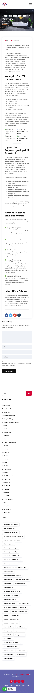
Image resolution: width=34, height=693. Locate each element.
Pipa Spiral (6, 489)
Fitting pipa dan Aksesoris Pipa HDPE (12, 575)
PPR (5, 502)
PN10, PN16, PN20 (8, 499)
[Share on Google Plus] (15, 315)
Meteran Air (6, 435)
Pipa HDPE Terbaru (8, 658)
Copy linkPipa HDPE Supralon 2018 (12, 540)
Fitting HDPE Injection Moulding (11, 422)
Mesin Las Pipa (7, 432)
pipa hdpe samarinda (8, 651)
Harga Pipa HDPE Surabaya (10, 607)
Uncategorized (15, 40)
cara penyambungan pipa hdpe (11, 532)
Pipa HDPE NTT (7, 635)
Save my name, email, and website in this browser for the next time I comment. (16, 364)
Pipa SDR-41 (7, 486)
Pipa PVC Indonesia (8, 476)
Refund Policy (26, 686)
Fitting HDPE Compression (10, 419)
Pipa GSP (6, 449)
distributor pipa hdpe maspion (10, 548)
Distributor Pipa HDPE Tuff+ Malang (12, 556)
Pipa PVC (6, 472)
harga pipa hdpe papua (24, 603)
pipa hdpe (6, 611)
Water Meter (7, 513)
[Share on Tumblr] (19, 315)
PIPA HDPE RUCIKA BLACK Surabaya (12, 643)
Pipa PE (5, 462)
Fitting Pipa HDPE (8, 579)
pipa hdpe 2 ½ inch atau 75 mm (11, 619)
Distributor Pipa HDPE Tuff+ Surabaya (12, 560)
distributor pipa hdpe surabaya (11, 552)
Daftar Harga (7, 412)
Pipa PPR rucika (7, 469)
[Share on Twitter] (10, 315)
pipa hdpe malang (8, 631)
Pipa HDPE (6, 452)
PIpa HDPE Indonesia (9, 627)
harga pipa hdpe (7, 583)
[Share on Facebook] (6, 315)
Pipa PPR (6, 466)
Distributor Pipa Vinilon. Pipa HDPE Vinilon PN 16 (15, 568)
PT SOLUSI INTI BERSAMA (21, 674)
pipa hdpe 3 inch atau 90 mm (11, 623)
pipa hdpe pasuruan (19, 635)
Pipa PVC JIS (7, 479)
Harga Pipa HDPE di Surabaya (11, 595)
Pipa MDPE (6, 459)
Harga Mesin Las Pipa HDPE (22, 579)
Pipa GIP (6, 445)
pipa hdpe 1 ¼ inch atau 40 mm (19, 611)
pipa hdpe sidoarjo (21, 651)
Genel (5, 425)
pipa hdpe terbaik (21, 654)
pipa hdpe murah (19, 631)
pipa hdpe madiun (21, 627)
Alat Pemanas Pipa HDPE (9, 528)
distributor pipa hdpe (8, 544)
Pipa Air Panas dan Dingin (10, 442)
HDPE (5, 429)
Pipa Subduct (7, 496)
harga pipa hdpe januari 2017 (10, 599)
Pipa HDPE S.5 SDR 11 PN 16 (11, 647)
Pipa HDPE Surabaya (9, 654)
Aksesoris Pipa (7, 405)
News (5, 439)
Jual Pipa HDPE (23, 607)
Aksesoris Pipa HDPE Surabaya (11, 524)
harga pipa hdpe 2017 (20, 583)
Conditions (17, 686)
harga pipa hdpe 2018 (9, 587)
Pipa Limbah (6, 456)
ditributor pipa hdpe (8, 571)
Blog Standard (7, 409)
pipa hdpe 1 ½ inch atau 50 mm (11, 615)
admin (7, 40)
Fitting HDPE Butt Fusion (9, 415)
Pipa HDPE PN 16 (8, 639)
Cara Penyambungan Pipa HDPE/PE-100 (13, 536)
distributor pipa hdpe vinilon (10, 564)
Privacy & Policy (8, 686)
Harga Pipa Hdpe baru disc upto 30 (12, 591)
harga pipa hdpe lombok (9, 603)
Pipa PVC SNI (7, 482)
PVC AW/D (6, 506)
